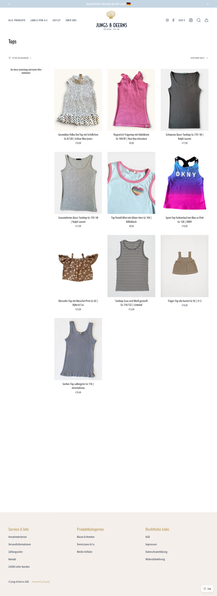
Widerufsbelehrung (155, 559)
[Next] (207, 4)
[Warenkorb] (206, 20)
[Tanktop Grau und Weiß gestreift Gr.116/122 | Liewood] (131, 266)
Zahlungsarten (15, 552)
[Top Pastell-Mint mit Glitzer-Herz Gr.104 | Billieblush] (131, 183)
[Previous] (9, 4)
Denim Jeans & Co (85, 544)
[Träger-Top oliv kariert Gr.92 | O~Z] (185, 266)
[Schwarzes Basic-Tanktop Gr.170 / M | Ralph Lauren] (185, 100)
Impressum (151, 544)
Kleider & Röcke (84, 552)
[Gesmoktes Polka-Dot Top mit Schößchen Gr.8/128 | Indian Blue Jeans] (78, 100)
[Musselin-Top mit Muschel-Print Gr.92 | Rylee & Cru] (78, 266)
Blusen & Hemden (86, 537)
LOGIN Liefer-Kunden (19, 567)
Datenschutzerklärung (156, 552)
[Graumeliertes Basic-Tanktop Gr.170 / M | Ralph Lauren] (78, 183)
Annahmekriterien (17, 537)
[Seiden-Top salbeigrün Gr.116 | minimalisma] (78, 349)
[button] (17, 20)
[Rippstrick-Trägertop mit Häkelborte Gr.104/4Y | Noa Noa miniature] (131, 100)
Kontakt (12, 559)
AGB (147, 537)
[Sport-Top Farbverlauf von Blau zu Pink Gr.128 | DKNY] (185, 183)
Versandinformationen (19, 544)
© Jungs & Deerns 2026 (18, 581)
